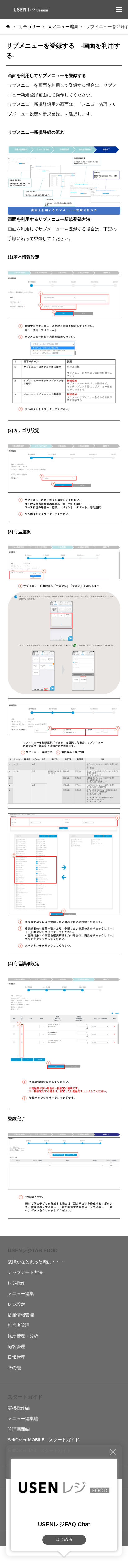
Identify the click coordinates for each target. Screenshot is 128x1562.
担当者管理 (19, 1325)
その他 (14, 1367)
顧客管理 (16, 1346)
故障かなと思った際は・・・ (36, 1261)
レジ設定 (16, 1304)
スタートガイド (25, 1397)
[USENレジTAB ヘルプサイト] (29, 9)
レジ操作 (16, 1282)
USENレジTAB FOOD (33, 1250)
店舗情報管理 (21, 1314)
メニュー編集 (21, 1293)
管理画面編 (19, 1429)
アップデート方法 (25, 1272)
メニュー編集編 (23, 1418)
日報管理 (16, 1357)
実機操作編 (19, 1407)
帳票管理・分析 (23, 1335)
